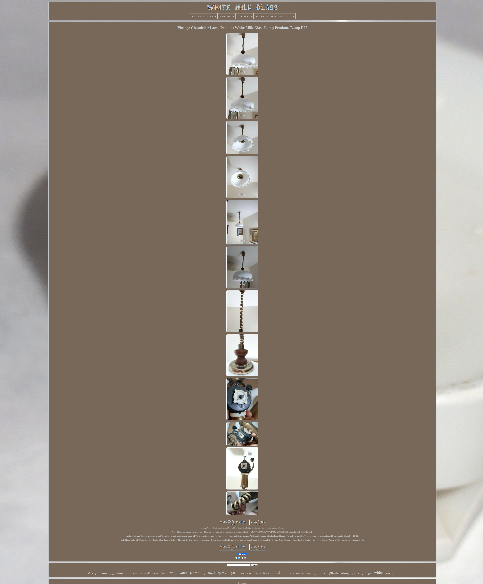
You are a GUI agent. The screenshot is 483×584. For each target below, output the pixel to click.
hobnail (145, 573)
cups (255, 573)
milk (211, 572)
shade (155, 573)
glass (333, 572)
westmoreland (288, 574)
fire (370, 573)
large (204, 574)
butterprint (362, 574)
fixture (97, 574)
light (232, 573)
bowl (276, 572)
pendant (120, 574)
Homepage (242, 583)
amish (128, 574)
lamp (184, 573)
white (378, 572)
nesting (112, 574)
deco (135, 573)
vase (308, 573)
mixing (344, 573)
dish (90, 573)
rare (105, 573)
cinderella (322, 574)
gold (388, 573)
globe (354, 574)
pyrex (222, 573)
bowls (241, 573)
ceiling (314, 574)
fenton (194, 573)
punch (394, 574)
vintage (166, 572)
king (249, 573)
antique (265, 573)
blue (176, 574)
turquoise (300, 574)
